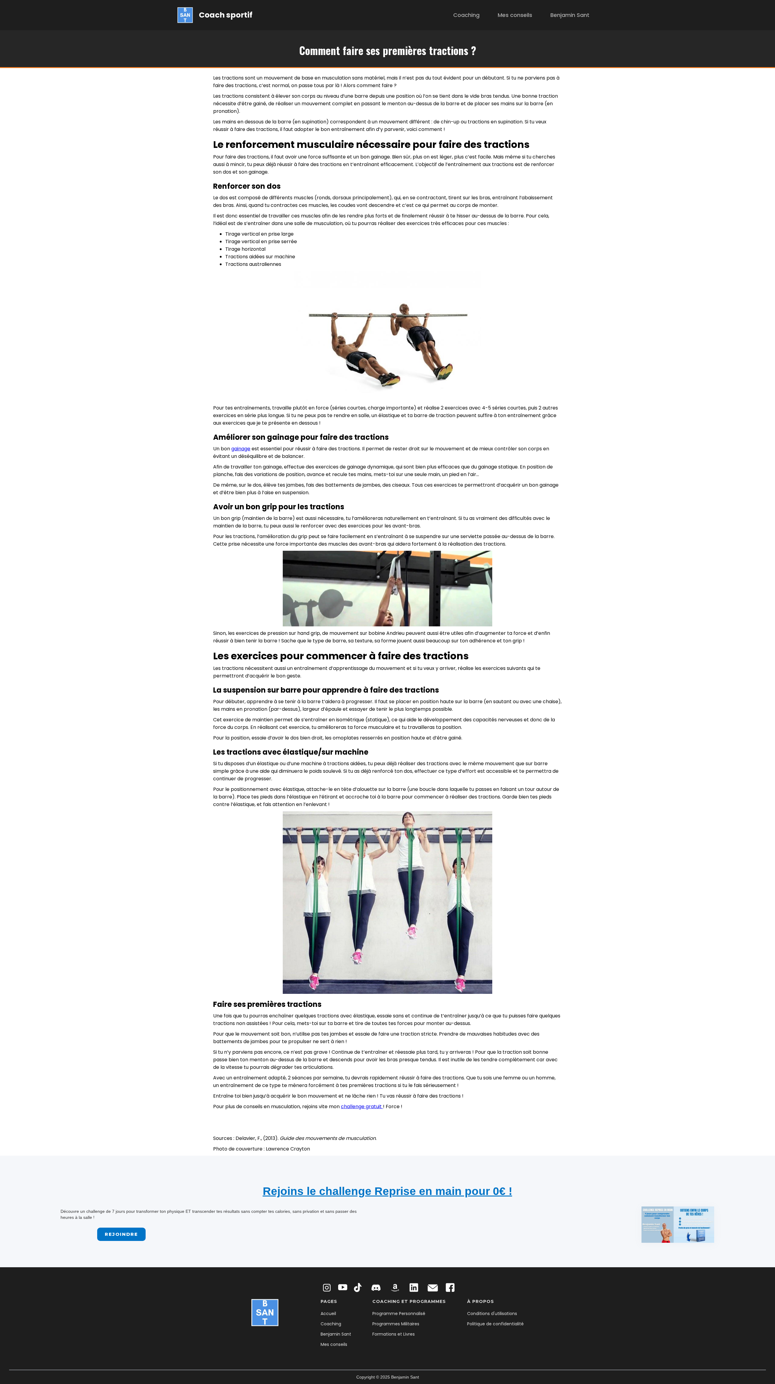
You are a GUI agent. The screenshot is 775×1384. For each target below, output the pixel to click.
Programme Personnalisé (398, 1313)
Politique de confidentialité (495, 1323)
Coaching (466, 15)
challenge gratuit (362, 1106)
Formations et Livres (393, 1334)
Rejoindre (121, 1234)
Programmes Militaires (395, 1323)
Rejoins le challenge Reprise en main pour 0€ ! (387, 1191)
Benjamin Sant (569, 15)
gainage (240, 448)
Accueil (328, 1313)
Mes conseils (515, 15)
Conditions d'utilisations (492, 1313)
